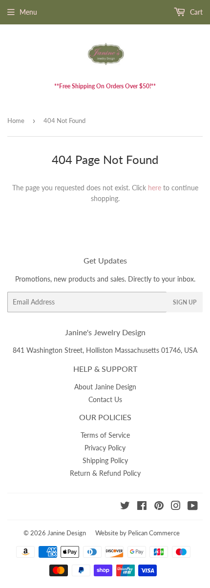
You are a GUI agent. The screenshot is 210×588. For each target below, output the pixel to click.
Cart (195, 12)
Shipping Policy (105, 460)
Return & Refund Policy (105, 473)
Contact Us (105, 399)
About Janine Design (105, 387)
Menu (28, 12)
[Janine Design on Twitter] (125, 507)
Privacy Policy (105, 448)
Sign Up (184, 302)
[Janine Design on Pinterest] (159, 507)
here (154, 187)
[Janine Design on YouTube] (193, 507)
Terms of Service (105, 435)
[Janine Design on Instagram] (176, 507)
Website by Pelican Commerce (137, 533)
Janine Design (66, 533)
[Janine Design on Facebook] (142, 507)
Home (15, 120)
